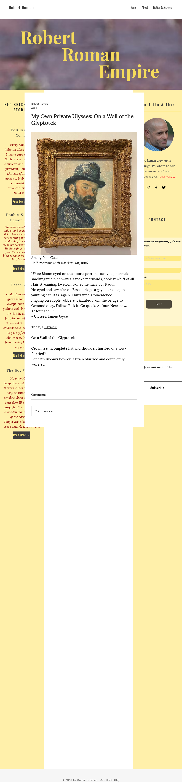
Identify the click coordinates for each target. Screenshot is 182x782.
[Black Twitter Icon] (163, 187)
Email (135, 253)
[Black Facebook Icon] (156, 187)
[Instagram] (148, 187)
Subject (136, 265)
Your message (140, 277)
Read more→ (167, 176)
